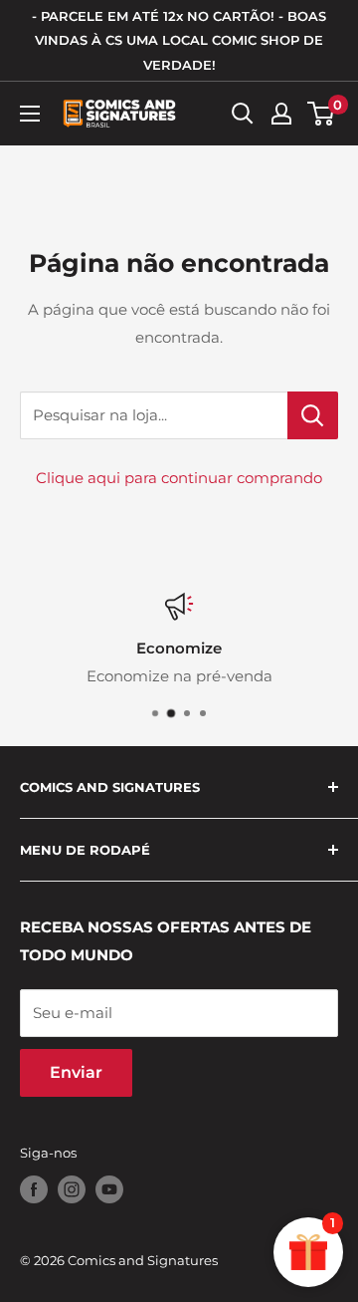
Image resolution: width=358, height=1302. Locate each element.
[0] (321, 114)
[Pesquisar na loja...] (312, 415)
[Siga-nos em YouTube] (109, 1189)
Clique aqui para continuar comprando (179, 477)
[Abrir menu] (30, 114)
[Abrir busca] (243, 114)
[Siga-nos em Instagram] (72, 1189)
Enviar (76, 1072)
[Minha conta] (281, 114)
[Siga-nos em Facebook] (34, 1189)
